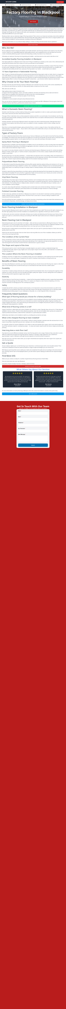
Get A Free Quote (33, 393)
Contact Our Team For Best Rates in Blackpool (33, 204)
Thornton (18, 363)
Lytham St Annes (30, 363)
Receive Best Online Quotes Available (33, 106)
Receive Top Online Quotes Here (33, 366)
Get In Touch (60, 2)
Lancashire (4, 363)
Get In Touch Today (33, 44)
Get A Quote (33, 21)
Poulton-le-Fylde (12, 363)
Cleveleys (23, 363)
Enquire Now (33, 398)
